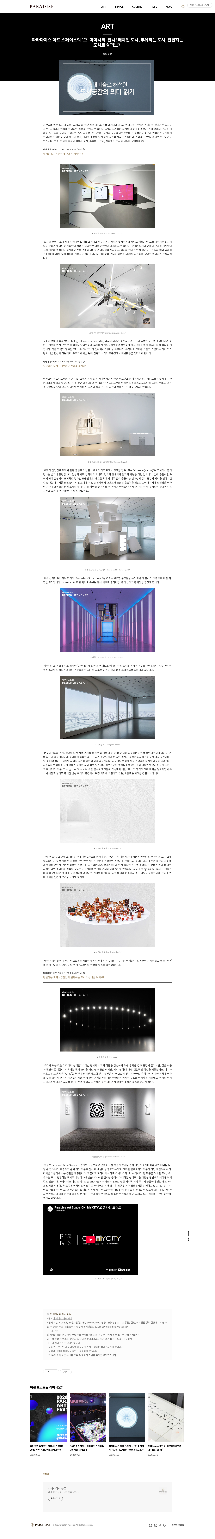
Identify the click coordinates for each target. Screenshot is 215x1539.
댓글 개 (46, 1474)
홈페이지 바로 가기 (62, 1318)
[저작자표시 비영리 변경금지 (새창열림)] (76, 1372)
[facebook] (160, 1525)
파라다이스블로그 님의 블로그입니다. (64, 1492)
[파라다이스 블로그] (41, 6)
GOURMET (138, 6)
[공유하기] (52, 1372)
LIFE (154, 6)
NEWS (169, 6)
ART (103, 6)
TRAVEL (119, 6)
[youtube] (155, 1525)
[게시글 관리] (56, 1372)
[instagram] (150, 1525)
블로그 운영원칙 (178, 1525)
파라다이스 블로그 (58, 1488)
